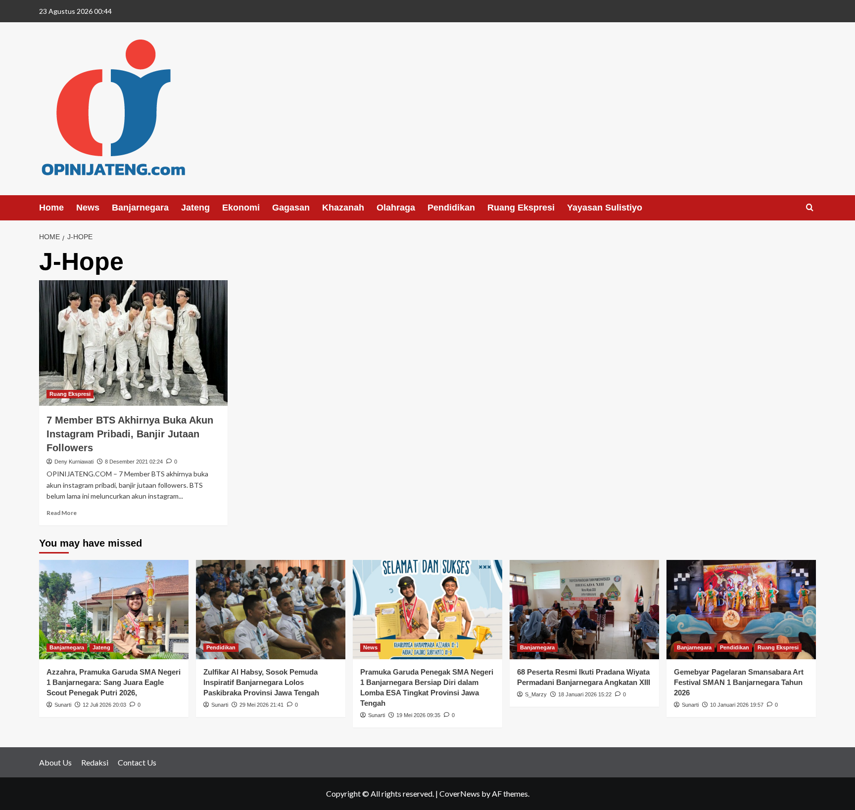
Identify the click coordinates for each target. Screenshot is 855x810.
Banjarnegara (140, 208)
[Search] (810, 207)
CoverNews (459, 793)
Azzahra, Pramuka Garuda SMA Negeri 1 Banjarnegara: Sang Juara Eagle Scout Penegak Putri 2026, (114, 682)
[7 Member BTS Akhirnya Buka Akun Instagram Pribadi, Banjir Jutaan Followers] (133, 343)
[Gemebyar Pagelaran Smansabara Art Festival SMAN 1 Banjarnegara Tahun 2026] (741, 609)
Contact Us (137, 762)
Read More (62, 512)
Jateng (195, 208)
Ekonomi (241, 208)
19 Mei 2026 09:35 (418, 715)
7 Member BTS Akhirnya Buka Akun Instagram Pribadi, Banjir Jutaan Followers (130, 434)
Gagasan (291, 208)
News (87, 208)
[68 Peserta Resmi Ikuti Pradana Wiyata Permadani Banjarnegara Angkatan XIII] (584, 609)
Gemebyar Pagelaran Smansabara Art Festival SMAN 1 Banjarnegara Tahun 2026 (739, 682)
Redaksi (94, 762)
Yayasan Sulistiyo (604, 208)
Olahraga (396, 208)
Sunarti (62, 705)
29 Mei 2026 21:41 (261, 705)
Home (51, 208)
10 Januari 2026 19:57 (736, 705)
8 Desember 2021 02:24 (134, 462)
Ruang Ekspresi (521, 208)
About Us (55, 762)
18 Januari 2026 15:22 (585, 694)
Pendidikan (451, 208)
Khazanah (343, 208)
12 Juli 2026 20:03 (104, 705)
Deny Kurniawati (74, 462)
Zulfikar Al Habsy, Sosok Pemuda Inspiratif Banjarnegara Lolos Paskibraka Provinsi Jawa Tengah (261, 682)
